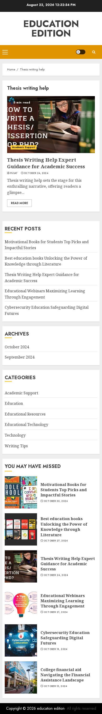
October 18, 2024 (55, 649)
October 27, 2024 (56, 540)
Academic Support (23, 147)
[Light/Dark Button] (80, 52)
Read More (19, 203)
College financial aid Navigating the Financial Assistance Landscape (65, 675)
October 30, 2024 (56, 501)
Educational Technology (26, 424)
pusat (14, 173)
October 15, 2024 (55, 686)
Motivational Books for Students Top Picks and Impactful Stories (64, 490)
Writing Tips (16, 445)
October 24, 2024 (36, 173)
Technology (15, 435)
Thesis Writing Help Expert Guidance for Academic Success (46, 163)
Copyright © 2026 (21, 708)
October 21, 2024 (56, 612)
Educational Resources (25, 414)
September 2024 (19, 357)
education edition (51, 28)
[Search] (94, 52)
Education (14, 403)
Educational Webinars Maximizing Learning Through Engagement (63, 601)
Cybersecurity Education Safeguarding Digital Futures (65, 638)
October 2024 (17, 347)
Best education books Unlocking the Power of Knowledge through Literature (46, 261)
